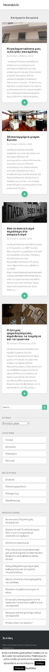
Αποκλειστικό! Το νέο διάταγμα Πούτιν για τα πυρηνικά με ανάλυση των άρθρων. (22, 532)
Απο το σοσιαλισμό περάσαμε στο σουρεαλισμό (20, 231)
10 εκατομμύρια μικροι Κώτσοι (23, 138)
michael (13, 56)
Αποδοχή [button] (40, 663)
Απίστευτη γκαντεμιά (17, 542)
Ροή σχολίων (12, 493)
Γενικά (9, 439)
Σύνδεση (9, 479)
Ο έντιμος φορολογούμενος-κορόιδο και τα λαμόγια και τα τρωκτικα (24, 334)
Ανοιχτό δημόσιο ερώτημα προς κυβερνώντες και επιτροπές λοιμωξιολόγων (22, 569)
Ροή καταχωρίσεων (15, 486)
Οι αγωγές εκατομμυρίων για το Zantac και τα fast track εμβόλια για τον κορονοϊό (23, 602)
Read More (31, 668)
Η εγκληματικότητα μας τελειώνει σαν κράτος (24, 50)
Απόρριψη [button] (19, 668)
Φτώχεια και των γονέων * (19, 622)
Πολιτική (10, 460)
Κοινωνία (10, 446)
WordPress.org (12, 500)
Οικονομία (11, 453)
